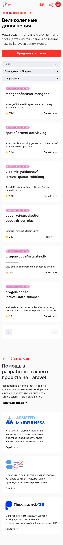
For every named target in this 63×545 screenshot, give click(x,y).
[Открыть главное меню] (7, 4)
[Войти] (58, 4)
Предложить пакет (31, 53)
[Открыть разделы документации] (42, 4)
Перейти (48, 113)
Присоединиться (13, 402)
